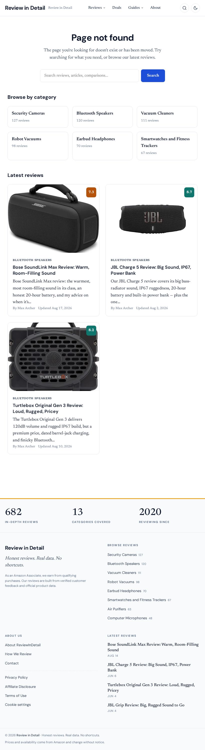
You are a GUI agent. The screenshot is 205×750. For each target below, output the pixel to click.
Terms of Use (15, 695)
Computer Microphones (130, 618)
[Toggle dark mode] (195, 7)
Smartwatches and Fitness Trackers (139, 600)
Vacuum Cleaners (124, 572)
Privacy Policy (16, 677)
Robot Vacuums (124, 582)
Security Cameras (125, 554)
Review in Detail (25, 7)
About (155, 8)
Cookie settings (18, 704)
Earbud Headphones (127, 591)
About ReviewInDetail (22, 645)
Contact (12, 663)
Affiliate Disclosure (20, 686)
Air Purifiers (119, 609)
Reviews (95, 8)
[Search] (184, 7)
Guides (134, 8)
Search (153, 76)
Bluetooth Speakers (127, 563)
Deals (116, 8)
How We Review (18, 654)
